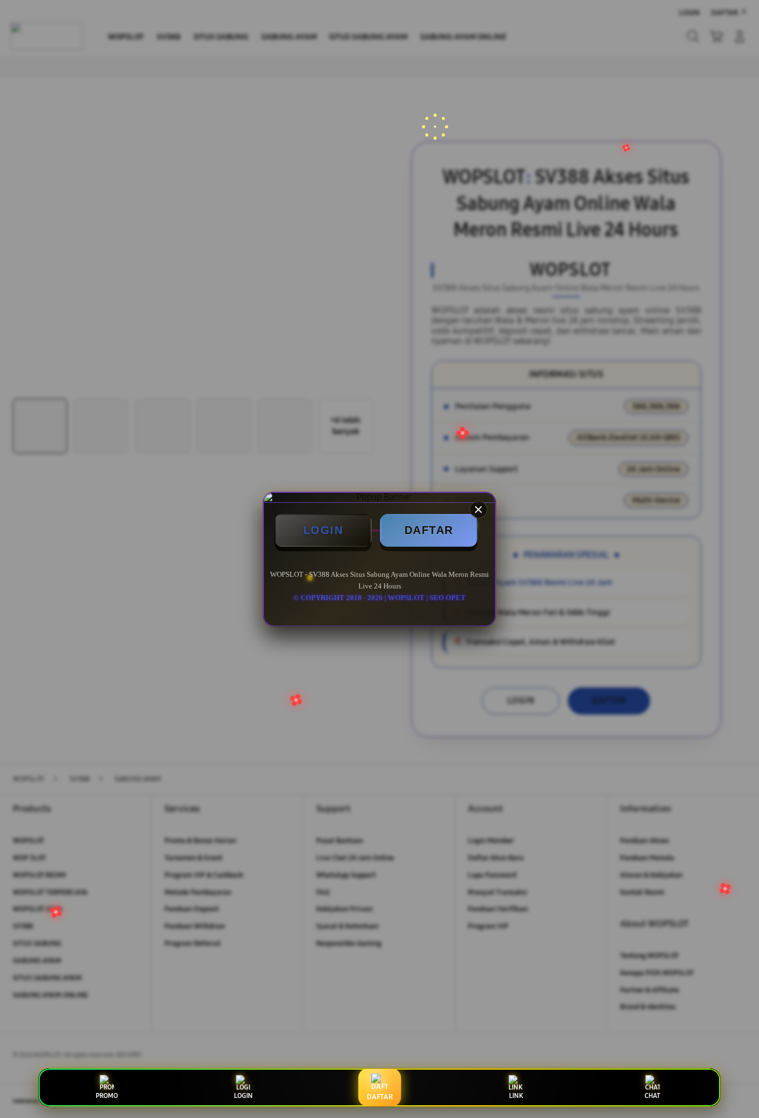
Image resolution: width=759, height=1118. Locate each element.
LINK (516, 1096)
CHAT (652, 1096)
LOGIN (323, 530)
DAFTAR (429, 530)
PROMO (107, 1096)
